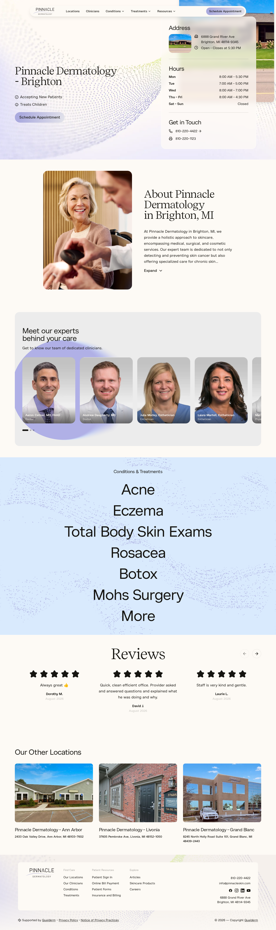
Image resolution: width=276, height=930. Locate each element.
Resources (164, 11)
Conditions (113, 11)
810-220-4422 (186, 131)
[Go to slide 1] (25, 430)
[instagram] (236, 890)
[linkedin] (242, 890)
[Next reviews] (256, 653)
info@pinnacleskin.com (234, 883)
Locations (73, 11)
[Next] (249, 394)
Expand (150, 270)
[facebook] (230, 890)
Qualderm (49, 920)
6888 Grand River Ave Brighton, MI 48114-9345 (219, 39)
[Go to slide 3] (33, 430)
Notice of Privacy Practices (100, 920)
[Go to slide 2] (30, 430)
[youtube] (248, 890)
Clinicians (92, 11)
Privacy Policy (68, 920)
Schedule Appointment (225, 11)
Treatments (139, 11)
